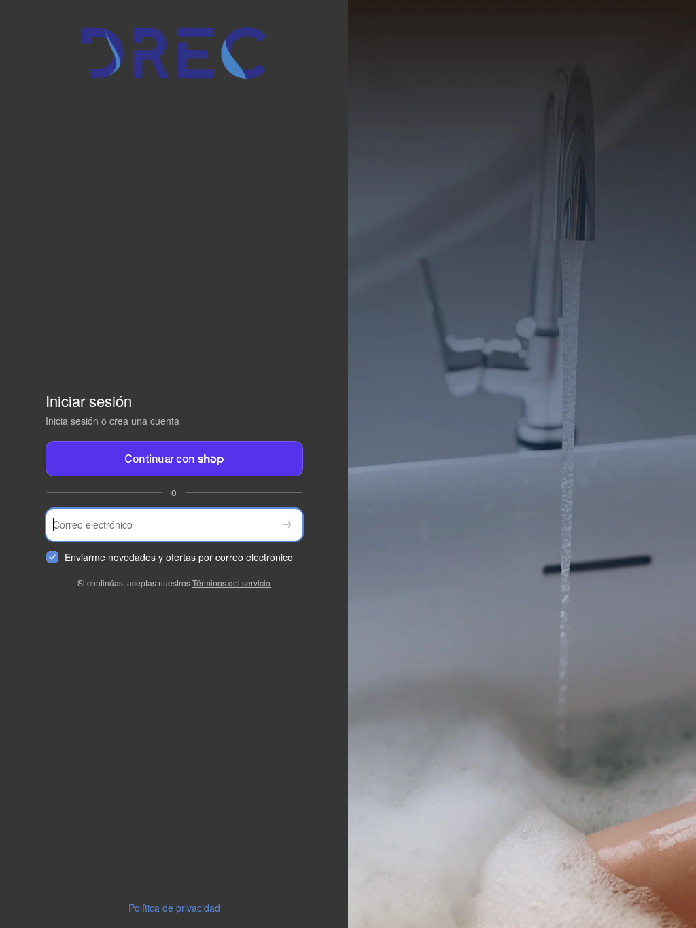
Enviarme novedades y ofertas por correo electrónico (179, 557)
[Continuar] (286, 525)
